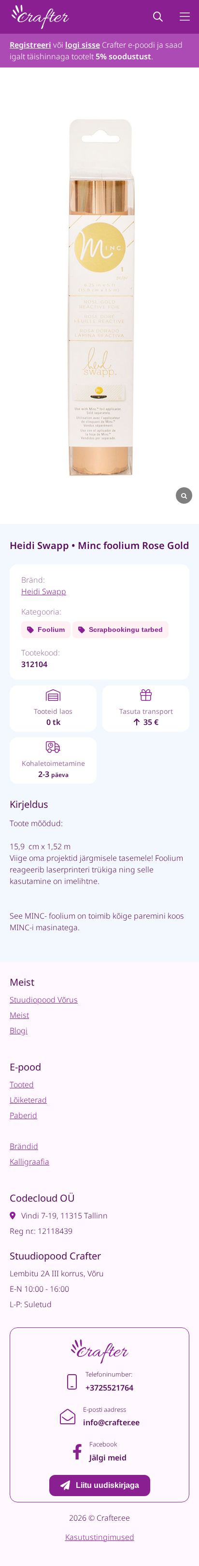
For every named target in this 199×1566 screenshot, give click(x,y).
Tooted (22, 1084)
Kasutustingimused (99, 1537)
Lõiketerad (28, 1100)
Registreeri (30, 45)
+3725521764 (109, 1387)
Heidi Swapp (43, 591)
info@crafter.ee (111, 1422)
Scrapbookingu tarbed (126, 629)
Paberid (23, 1115)
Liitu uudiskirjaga (107, 1485)
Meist (19, 1015)
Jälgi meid (108, 1457)
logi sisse (82, 45)
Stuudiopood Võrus (44, 999)
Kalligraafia (29, 1161)
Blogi (19, 1030)
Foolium (51, 629)
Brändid (24, 1146)
